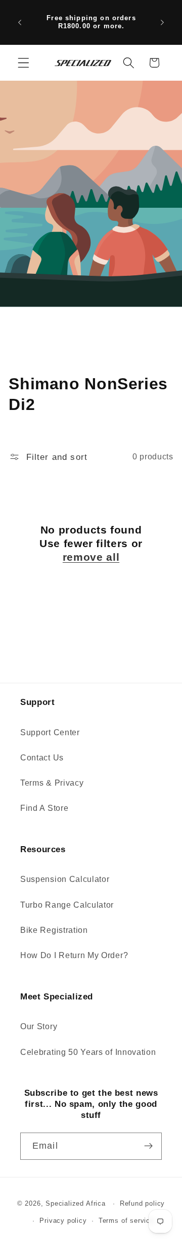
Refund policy (142, 1203)
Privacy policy (62, 1220)
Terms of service (126, 1220)
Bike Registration (54, 929)
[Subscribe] (148, 1146)
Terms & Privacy (51, 782)
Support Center (50, 732)
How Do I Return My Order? (74, 955)
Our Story (38, 1026)
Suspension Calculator (65, 878)
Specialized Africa (77, 1203)
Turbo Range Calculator (67, 904)
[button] (23, 63)
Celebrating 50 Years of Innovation (88, 1051)
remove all (91, 557)
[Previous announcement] (20, 22)
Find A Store (44, 807)
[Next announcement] (162, 22)
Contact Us (42, 757)
